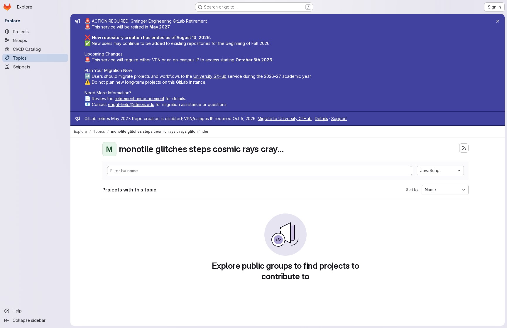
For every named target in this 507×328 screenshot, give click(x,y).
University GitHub (210, 76)
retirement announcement (139, 98)
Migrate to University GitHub (285, 118)
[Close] (497, 21)
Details (321, 118)
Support (339, 118)
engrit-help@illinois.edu (131, 104)
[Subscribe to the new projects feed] (464, 148)
